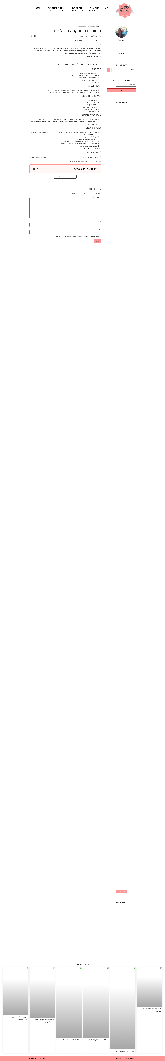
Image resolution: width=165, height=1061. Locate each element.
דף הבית (99, 26)
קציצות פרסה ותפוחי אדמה (124, 1051)
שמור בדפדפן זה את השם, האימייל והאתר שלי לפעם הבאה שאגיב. (77, 237)
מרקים (38, 8)
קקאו (71, 161)
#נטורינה (96, 161)
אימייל (98, 229)
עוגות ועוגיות (94, 8)
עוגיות (94, 26)
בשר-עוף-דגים (77, 8)
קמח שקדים (77, 161)
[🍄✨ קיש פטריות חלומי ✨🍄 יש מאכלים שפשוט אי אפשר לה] (121, 141)
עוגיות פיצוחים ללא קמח (71, 1040)
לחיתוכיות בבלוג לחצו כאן (92, 148)
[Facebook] (123, 44)
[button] (49, 36)
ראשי (106, 8)
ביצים (91, 161)
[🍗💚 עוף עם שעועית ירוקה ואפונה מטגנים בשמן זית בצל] (121, 650)
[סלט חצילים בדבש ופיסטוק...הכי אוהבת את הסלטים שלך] (111, 372)
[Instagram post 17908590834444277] (121, 367)
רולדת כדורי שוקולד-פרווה (97, 1040)
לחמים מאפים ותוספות (56, 8)
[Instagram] (120, 44)
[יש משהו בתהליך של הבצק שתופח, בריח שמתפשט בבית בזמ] (131, 746)
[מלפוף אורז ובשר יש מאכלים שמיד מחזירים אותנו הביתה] (131, 483)
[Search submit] (108, 70)
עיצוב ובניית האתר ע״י (37, 1058)
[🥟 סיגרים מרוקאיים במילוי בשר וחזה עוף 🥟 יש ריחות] (131, 235)
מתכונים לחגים (89, 10)
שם (99, 221)
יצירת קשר (48, 10)
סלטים (74, 10)
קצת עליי (60, 10)
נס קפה (87, 161)
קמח (82, 161)
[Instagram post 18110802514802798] (111, 607)
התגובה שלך (96, 197)
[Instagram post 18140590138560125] (111, 110)
